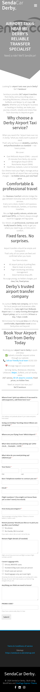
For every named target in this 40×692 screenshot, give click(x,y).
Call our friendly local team (17, 360)
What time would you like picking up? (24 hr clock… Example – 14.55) (19, 445)
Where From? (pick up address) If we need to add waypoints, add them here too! (19, 398)
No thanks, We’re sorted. (14, 531)
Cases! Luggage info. (10, 561)
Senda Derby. (12, 5)
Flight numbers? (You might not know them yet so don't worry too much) (19, 498)
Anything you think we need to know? (17, 585)
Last (22, 474)
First (3, 474)
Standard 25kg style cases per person (19, 568)
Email (4, 488)
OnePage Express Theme (26, 683)
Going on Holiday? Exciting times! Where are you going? (19, 424)
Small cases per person (13, 571)
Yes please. (9, 528)
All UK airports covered (22, 378)
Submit (6, 617)
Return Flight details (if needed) (15, 538)
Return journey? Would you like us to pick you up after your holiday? (20, 523)
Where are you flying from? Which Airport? (19, 434)
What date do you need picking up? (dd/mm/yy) (16, 456)
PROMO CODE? (7, 603)
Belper (14, 372)
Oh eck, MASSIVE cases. (13, 564)
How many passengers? (12, 509)
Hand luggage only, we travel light (18, 574)
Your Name (7, 467)
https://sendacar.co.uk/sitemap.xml (20, 653)
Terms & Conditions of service (20, 646)
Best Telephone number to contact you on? (20, 478)
